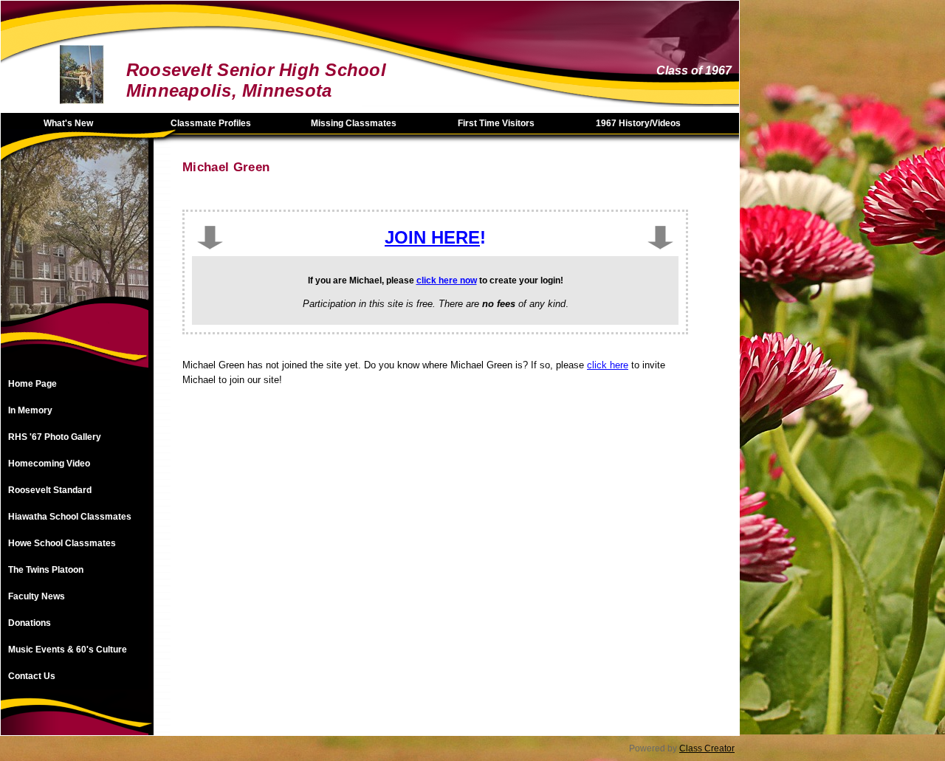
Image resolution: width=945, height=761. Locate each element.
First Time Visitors (496, 123)
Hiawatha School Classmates (69, 517)
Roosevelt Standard (50, 490)
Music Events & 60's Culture (67, 649)
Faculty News (36, 596)
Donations (29, 623)
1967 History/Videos (638, 123)
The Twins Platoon (45, 570)
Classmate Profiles (211, 123)
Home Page (32, 384)
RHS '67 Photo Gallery (54, 437)
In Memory (30, 410)
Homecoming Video (49, 463)
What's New (68, 123)
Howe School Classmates (62, 543)
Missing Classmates (353, 123)
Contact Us (31, 676)
